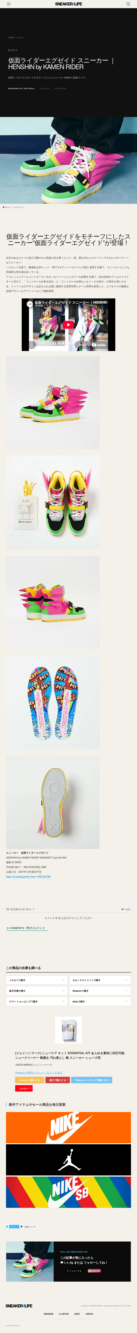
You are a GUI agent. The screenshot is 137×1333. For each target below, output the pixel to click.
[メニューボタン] (9, 4)
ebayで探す (79, 1001)
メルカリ (24, 1088)
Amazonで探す (81, 990)
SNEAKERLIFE (68, 4)
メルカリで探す (17, 980)
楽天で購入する (57, 1080)
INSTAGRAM (48, 1314)
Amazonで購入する (29, 1080)
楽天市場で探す (17, 990)
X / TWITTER (64, 1314)
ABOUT (77, 1314)
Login (127, 909)
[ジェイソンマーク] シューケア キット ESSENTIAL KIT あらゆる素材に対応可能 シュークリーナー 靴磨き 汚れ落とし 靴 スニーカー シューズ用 (69, 1055)
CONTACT (89, 1314)
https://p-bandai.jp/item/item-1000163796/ (28, 876)
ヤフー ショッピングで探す (23, 1001)
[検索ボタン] (128, 4)
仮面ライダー (31, 1226)
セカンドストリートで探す (87, 980)
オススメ (14, 1226)
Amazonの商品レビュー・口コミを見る (38, 1072)
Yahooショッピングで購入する (91, 1080)
